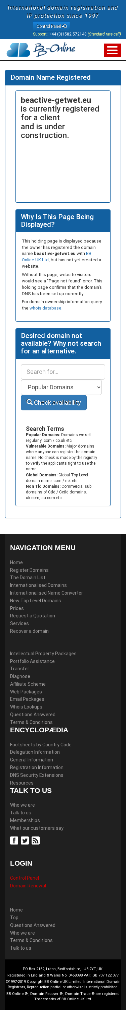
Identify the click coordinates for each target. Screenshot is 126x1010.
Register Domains (29, 570)
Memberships (25, 820)
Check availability (57, 402)
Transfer (19, 668)
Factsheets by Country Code (41, 744)
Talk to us (20, 812)
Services (19, 623)
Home (16, 562)
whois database (45, 308)
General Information (31, 759)
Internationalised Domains (38, 585)
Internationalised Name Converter (46, 593)
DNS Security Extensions (37, 775)
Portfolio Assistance (32, 661)
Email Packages (27, 699)
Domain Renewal (28, 885)
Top (14, 917)
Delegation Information (35, 752)
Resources (22, 783)
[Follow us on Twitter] (26, 840)
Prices (17, 608)
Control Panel (24, 878)
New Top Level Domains (35, 600)
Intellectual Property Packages (43, 653)
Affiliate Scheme (28, 684)
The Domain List (27, 577)
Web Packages (26, 691)
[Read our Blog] (36, 840)
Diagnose (20, 676)
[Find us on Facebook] (15, 840)
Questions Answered (32, 714)
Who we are (22, 805)
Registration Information (37, 767)
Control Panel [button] (49, 26)
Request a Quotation (32, 615)
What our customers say (37, 828)
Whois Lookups (26, 707)
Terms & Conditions (31, 722)
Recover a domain (29, 631)
